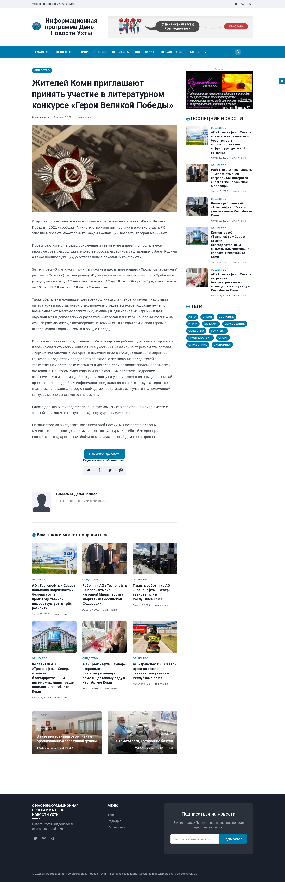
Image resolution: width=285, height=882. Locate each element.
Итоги (192, 323)
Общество (65, 52)
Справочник (197, 344)
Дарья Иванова (41, 117)
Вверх (245, 873)
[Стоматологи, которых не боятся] (142, 732)
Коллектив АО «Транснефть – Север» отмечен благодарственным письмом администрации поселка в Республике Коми (53, 677)
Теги (111, 815)
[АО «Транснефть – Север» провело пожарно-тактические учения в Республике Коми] (155, 637)
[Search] (238, 52)
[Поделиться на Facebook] (99, 470)
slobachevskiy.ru (187, 873)
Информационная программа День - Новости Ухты (74, 873)
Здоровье (226, 316)
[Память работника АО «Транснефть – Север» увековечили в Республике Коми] (155, 558)
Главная (42, 52)
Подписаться (232, 839)
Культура (211, 323)
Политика (120, 52)
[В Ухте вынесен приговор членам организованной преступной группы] (67, 732)
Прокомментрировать (104, 454)
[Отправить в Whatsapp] (121, 470)
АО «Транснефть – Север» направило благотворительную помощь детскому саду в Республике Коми (104, 673)
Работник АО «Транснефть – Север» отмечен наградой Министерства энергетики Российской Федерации (104, 594)
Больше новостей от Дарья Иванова (80, 501)
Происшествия (93, 52)
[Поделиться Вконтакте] (88, 470)
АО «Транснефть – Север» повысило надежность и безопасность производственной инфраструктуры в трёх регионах (231, 142)
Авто (192, 316)
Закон (207, 316)
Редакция (114, 821)
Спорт (223, 337)
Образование (172, 52)
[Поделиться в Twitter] (110, 470)
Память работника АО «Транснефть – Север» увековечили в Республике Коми (231, 209)
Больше (197, 52)
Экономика (145, 52)
